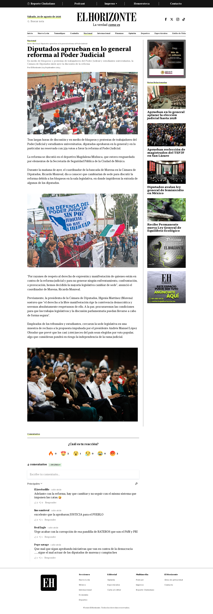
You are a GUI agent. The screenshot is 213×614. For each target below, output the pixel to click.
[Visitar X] (172, 19)
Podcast (79, 3)
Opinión (111, 580)
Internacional (85, 590)
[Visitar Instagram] (178, 19)
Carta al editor (114, 590)
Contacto (176, 3)
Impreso (111, 3)
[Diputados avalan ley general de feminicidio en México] (166, 172)
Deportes (83, 600)
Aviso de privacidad (173, 580)
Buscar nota (37, 21)
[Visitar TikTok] (184, 19)
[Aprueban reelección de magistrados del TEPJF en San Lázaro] (166, 134)
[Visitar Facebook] (166, 19)
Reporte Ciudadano (41, 3)
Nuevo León (84, 580)
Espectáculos (113, 585)
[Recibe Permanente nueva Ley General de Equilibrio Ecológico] (166, 209)
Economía (83, 595)
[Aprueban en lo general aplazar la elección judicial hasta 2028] (166, 97)
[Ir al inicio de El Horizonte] (106, 19)
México (82, 585)
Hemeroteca (142, 3)
